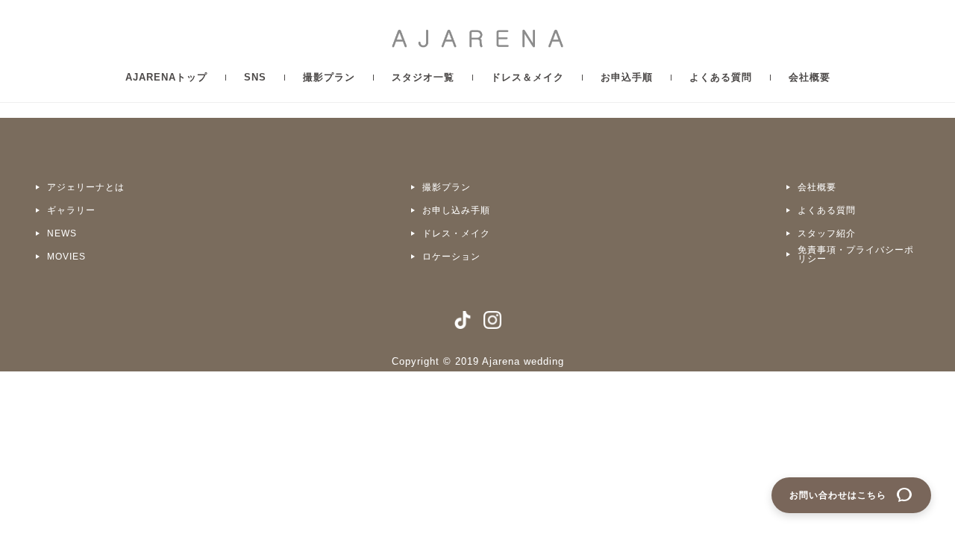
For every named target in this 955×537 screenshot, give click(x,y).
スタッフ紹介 (827, 233)
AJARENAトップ (166, 77)
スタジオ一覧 (423, 77)
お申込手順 (627, 77)
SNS (255, 77)
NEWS (62, 233)
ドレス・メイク (456, 233)
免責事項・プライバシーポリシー (856, 254)
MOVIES (66, 256)
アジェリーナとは (86, 187)
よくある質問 (720, 77)
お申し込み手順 (456, 210)
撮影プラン (329, 77)
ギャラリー (71, 210)
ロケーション (451, 256)
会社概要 (809, 77)
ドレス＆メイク (527, 77)
